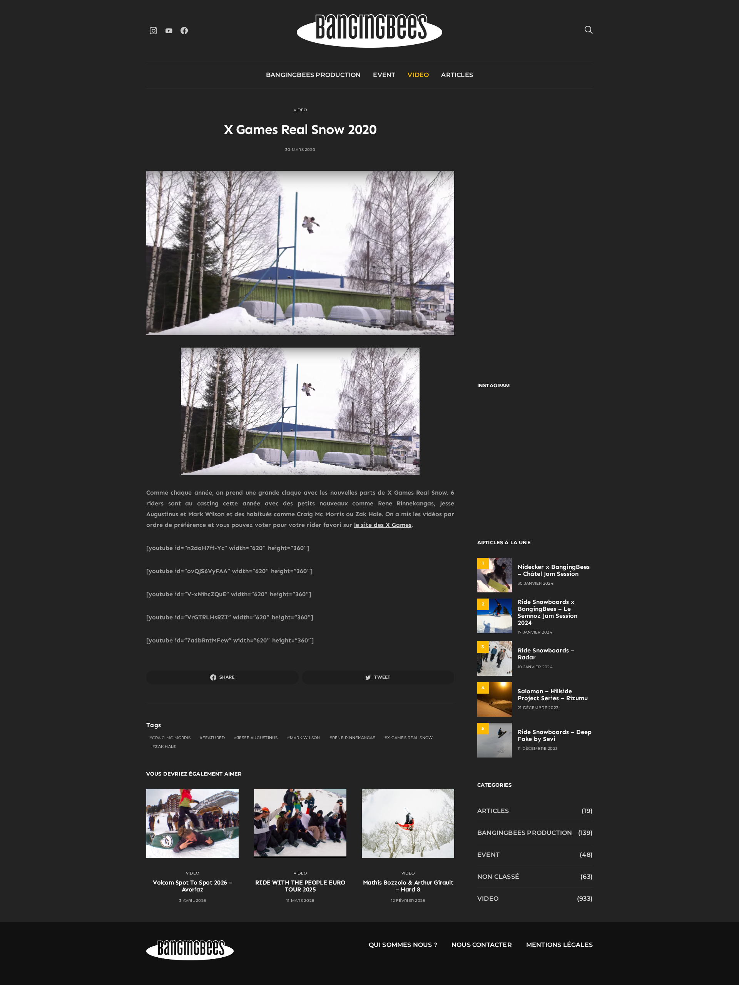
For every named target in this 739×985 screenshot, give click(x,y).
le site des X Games (382, 524)
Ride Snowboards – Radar (546, 654)
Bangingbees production (313, 75)
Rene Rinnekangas (353, 737)
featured (213, 737)
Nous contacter (481, 944)
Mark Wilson (305, 737)
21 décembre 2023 (538, 707)
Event (384, 75)
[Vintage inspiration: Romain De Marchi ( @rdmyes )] (505, 420)
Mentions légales (559, 944)
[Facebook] (184, 30)
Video (418, 75)
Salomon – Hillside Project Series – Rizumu (553, 694)
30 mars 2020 (300, 149)
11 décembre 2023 (538, 748)
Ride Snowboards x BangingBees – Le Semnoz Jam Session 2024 (547, 612)
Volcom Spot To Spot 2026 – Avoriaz (192, 886)
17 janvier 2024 (535, 632)
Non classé (498, 876)
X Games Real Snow (410, 737)
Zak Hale (165, 746)
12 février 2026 (408, 900)
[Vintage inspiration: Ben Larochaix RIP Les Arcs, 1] (565, 491)
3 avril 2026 (192, 900)
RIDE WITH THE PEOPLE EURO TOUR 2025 (300, 886)
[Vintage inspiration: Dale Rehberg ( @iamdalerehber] (565, 456)
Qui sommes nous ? (403, 944)
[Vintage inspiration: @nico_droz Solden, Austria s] (505, 456)
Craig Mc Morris (171, 737)
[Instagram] (153, 30)
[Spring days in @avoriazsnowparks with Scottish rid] (505, 491)
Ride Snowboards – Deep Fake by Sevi (555, 735)
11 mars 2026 (300, 900)
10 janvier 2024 (535, 666)
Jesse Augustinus (257, 737)
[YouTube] (169, 30)
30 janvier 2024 (535, 583)
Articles (457, 75)
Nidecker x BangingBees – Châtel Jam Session (554, 570)
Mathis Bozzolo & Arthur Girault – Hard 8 (408, 886)
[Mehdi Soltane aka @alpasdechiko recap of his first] (565, 420)
